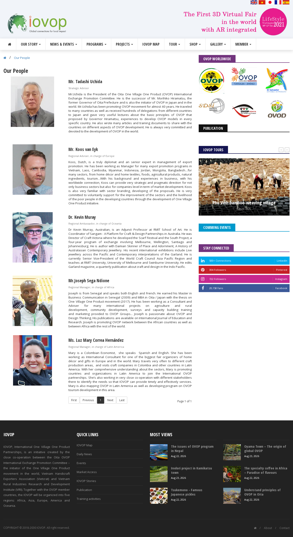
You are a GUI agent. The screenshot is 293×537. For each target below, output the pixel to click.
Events (81, 463)
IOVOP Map (151, 44)
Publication (84, 490)
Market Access (87, 472)
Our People (22, 58)
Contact (284, 528)
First (74, 400)
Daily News (84, 454)
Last (122, 400)
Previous (88, 400)
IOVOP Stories (86, 481)
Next (110, 400)
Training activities (89, 499)
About (268, 528)
